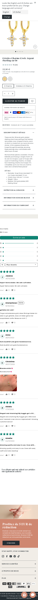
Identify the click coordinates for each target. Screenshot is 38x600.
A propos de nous (10, 571)
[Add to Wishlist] (32, 101)
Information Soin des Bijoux (17, 198)
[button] (7, 65)
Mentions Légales (25, 598)
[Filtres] (2, 265)
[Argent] (10, 80)
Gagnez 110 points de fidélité (14, 107)
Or (5, 79)
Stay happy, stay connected (15, 551)
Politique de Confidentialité (18, 596)
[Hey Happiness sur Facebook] (7, 556)
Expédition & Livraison (14, 190)
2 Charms (8, 86)
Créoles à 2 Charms (24, 86)
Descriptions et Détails (14, 133)
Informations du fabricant (16, 205)
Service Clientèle (10, 564)
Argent (10, 79)
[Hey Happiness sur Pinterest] (15, 556)
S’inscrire (11, 543)
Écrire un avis (19, 237)
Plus (4, 578)
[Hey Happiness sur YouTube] (11, 556)
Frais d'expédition (16, 71)
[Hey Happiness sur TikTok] (18, 556)
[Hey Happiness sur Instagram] (3, 556)
